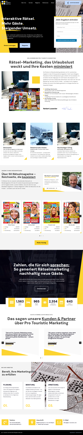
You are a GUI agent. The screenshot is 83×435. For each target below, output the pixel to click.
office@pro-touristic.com (70, 422)
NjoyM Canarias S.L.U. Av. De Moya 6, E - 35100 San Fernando (45, 423)
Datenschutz (79, 432)
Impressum (72, 432)
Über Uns (23, 2)
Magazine (37, 2)
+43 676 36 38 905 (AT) (15, 424)
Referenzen (45, 2)
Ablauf (52, 2)
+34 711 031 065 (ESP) (14, 422)
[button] (3, 216)
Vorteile (31, 2)
